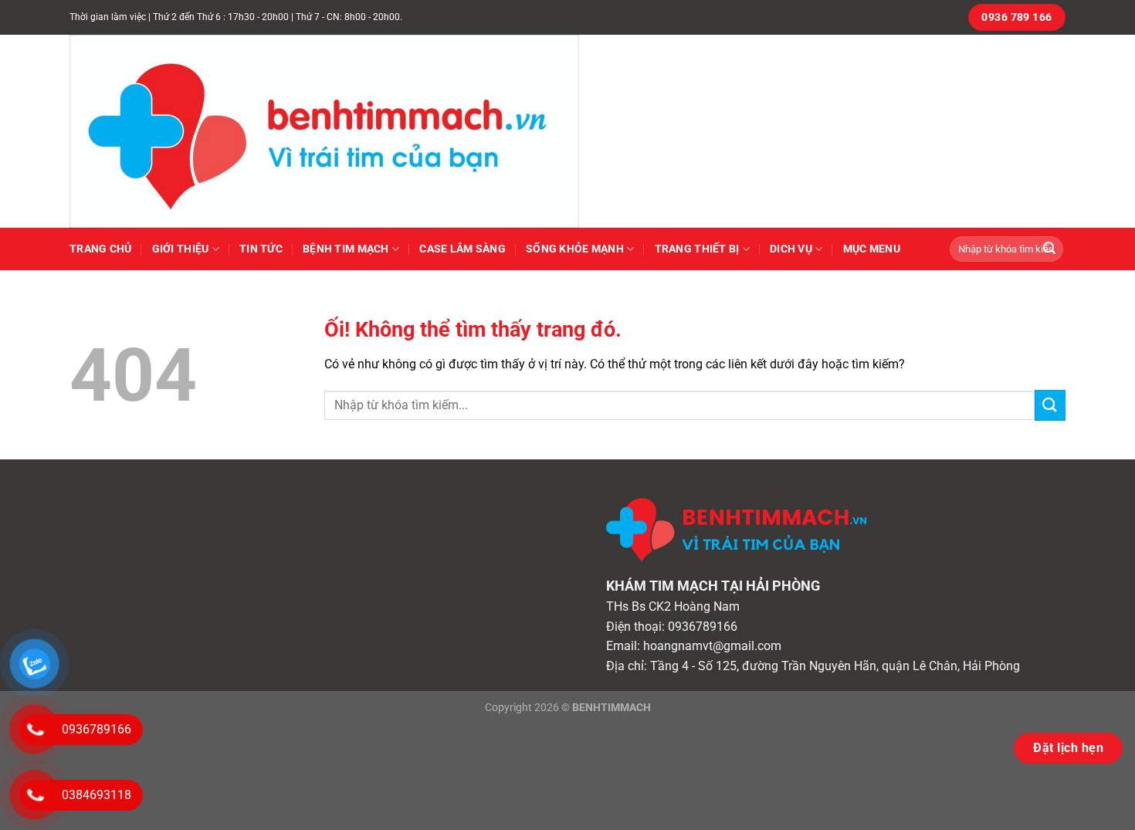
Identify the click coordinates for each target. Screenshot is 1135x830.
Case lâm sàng (462, 249)
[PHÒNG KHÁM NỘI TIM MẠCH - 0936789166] (339, 131)
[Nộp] (1049, 249)
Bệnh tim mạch (346, 249)
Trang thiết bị (697, 249)
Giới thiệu (180, 249)
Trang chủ (100, 249)
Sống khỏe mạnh (575, 249)
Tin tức (261, 249)
